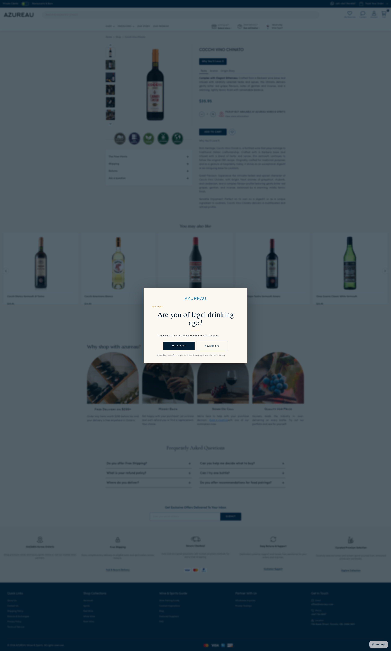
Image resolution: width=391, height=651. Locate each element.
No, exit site (212, 346)
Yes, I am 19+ (179, 346)
